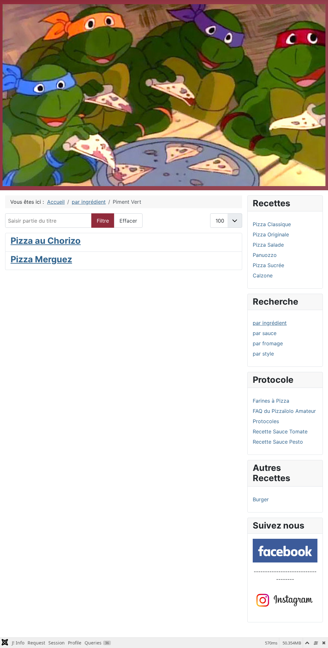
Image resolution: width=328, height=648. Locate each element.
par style (263, 353)
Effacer (128, 220)
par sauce (264, 333)
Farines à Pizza (271, 401)
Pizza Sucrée (268, 265)
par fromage (268, 343)
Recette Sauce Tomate (280, 431)
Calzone (263, 275)
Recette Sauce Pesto (278, 442)
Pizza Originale (271, 234)
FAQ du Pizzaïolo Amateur (284, 411)
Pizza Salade (268, 245)
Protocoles (266, 421)
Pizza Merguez (41, 259)
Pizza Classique (272, 224)
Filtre (103, 220)
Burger (261, 499)
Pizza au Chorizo (46, 240)
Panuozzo (265, 255)
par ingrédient (270, 323)
